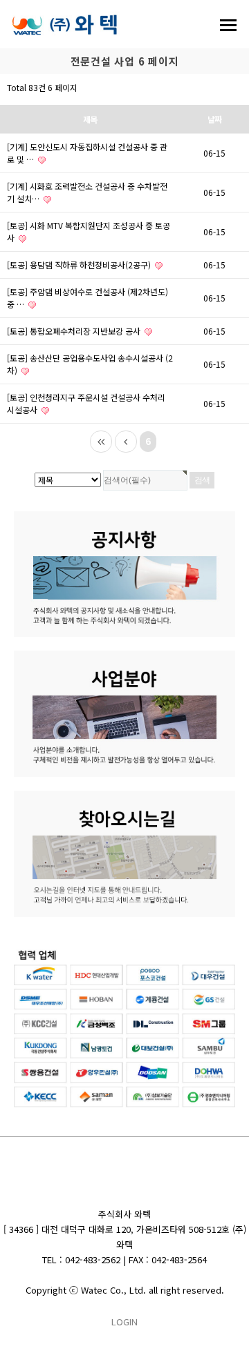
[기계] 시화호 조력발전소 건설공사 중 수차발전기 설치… (87, 192)
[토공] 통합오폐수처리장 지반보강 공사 (74, 331)
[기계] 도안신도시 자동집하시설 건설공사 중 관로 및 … (87, 153)
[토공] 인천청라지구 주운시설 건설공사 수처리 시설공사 (86, 403)
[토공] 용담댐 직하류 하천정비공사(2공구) (80, 264)
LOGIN (124, 1321)
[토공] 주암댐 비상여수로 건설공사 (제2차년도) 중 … (87, 298)
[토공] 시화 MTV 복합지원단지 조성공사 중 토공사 (88, 231)
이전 (126, 442)
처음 (101, 442)
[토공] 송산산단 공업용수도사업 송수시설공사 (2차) (90, 364)
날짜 (214, 119)
